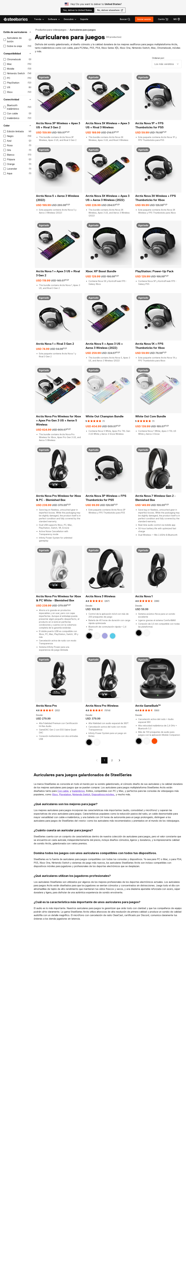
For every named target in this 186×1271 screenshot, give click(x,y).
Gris (9, 150)
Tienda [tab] (37, 19)
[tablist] (55, 19)
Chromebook (14, 59)
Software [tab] (52, 19)
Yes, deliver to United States (77, 10)
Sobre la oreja (14, 46)
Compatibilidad (12, 53)
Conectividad (11, 99)
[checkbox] (4, 39)
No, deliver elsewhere (108, 10)
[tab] (125, 19)
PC (8, 78)
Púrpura (11, 159)
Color (6, 125)
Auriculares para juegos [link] (83, 29)
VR (8, 87)
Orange (11, 164)
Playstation (65, 794)
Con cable (12, 113)
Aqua (9, 173)
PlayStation (13, 82)
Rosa (9, 145)
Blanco (10, 154)
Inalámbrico (13, 118)
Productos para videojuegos (50, 29)
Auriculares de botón (14, 39)
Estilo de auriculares (15, 32)
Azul (9, 140)
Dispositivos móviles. (103, 794)
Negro (10, 136)
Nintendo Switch (16, 73)
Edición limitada (15, 131)
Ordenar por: (158, 58)
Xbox (10, 92)
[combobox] (166, 64)
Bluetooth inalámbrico (13, 107)
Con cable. (63, 790)
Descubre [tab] (69, 19)
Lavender (12, 168)
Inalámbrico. (78, 790)
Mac (9, 64)
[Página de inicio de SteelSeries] (17, 19)
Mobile (10, 68)
